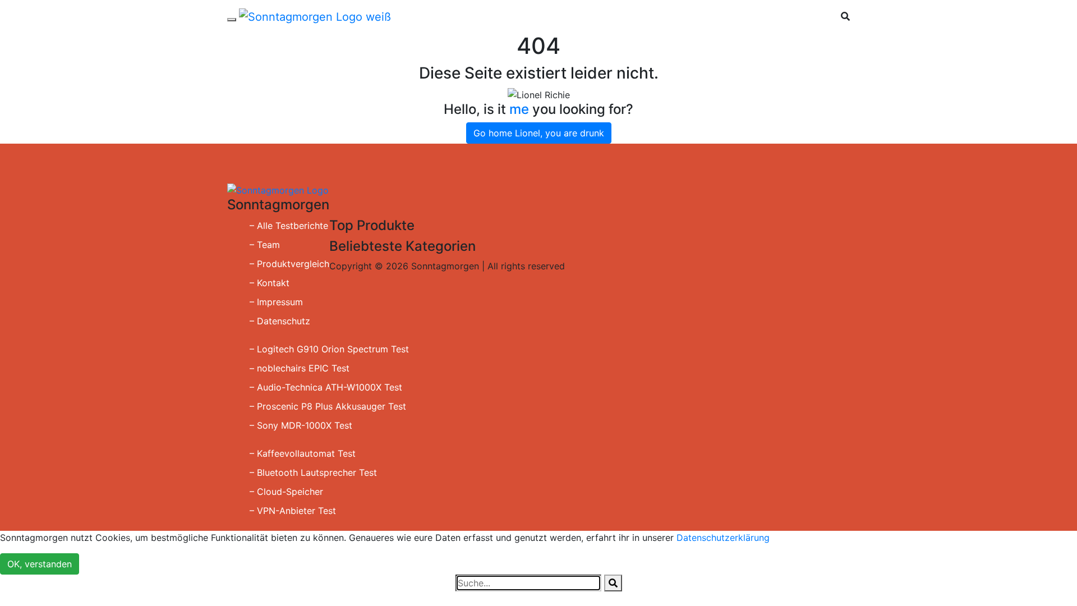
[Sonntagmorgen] (315, 16)
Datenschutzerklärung (723, 537)
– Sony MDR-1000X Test (301, 425)
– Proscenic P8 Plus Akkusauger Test (328, 406)
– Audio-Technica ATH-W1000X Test (326, 387)
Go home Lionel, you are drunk (538, 133)
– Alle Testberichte (289, 225)
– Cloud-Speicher (286, 491)
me (519, 109)
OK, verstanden (39, 564)
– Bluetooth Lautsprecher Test (313, 472)
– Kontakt (269, 282)
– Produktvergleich (289, 263)
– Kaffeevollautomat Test (303, 453)
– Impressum (276, 301)
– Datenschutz (280, 321)
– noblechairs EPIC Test (299, 368)
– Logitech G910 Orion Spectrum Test (329, 349)
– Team (265, 244)
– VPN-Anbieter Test (293, 510)
